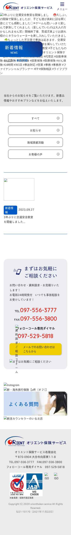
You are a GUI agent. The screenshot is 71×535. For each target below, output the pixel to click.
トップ (8, 60)
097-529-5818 (55, 467)
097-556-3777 (36, 310)
